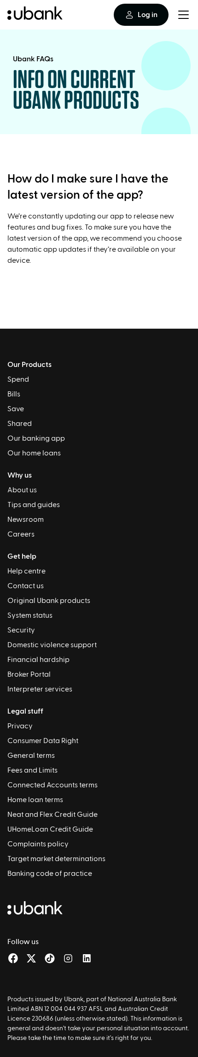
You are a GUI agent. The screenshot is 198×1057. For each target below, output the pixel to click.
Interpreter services (39, 689)
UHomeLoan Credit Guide (50, 829)
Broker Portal (29, 674)
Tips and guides (33, 504)
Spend (18, 379)
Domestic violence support (52, 645)
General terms (31, 755)
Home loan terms (35, 799)
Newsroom (25, 519)
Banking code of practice (49, 873)
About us (22, 490)
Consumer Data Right (42, 740)
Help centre (26, 571)
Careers (21, 534)
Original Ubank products (48, 600)
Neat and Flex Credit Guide (52, 814)
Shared (19, 423)
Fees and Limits (32, 770)
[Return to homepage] (35, 14)
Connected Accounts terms (52, 785)
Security (21, 630)
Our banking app (36, 438)
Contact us (25, 586)
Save (15, 409)
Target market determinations (56, 858)
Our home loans (34, 453)
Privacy (20, 726)
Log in (147, 14)
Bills (13, 394)
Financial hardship (38, 659)
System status (29, 615)
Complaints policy (38, 844)
